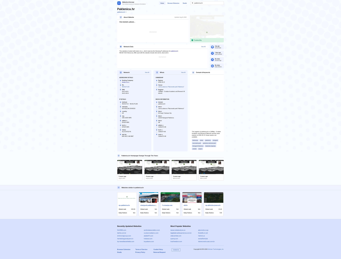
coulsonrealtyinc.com (151, 233)
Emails (185, 3)
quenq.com (174, 239)
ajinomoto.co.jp (203, 230)
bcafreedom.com (176, 241)
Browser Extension (173, 3)
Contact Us (176, 249)
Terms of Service (141, 249)
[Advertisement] (152, 37)
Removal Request (159, 252)
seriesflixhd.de (203, 239)
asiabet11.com (148, 236)
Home (162, 3)
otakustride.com (175, 236)
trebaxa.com (148, 239)
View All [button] (203, 46)
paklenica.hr (121, 12)
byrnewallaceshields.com (125, 241)
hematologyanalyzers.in (125, 239)
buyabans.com (149, 241)
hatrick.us (201, 236)
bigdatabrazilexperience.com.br (181, 233)
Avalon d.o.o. (125, 82)
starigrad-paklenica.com (149, 205)
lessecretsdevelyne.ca (177, 230)
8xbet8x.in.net (203, 233)
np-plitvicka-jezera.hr (213, 205)
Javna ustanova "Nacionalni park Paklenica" (171, 87)
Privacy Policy (140, 252)
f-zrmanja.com (167, 205)
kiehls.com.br (121, 233)
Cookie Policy (158, 249)
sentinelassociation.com (152, 230)
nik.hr (186, 205)
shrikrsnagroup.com (124, 236)
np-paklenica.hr (124, 205)
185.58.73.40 (125, 87)
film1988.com (121, 230)
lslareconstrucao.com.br (206, 241)
